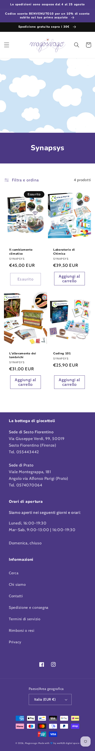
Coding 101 (62, 353)
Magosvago (31, 743)
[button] (7, 45)
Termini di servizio (24, 619)
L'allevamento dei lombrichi (22, 355)
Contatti (16, 596)
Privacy (15, 642)
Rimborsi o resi (21, 630)
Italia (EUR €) (45, 699)
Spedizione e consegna (28, 607)
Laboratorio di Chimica (64, 251)
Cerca (14, 573)
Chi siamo (17, 584)
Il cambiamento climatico (20, 251)
